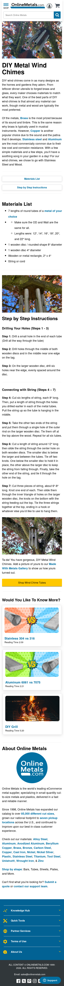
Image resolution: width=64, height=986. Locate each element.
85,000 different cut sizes (37, 814)
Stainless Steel (22, 856)
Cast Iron (19, 852)
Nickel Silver (45, 852)
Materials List (32, 178)
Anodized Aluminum (30, 843)
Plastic (6, 856)
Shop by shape (12, 869)
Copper (35, 131)
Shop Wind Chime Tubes (32, 582)
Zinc (41, 861)
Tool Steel (53, 856)
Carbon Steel (42, 848)
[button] (58, 7)
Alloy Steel (40, 839)
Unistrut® (8, 861)
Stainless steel (32, 139)
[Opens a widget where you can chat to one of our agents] (50, 980)
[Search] (57, 15)
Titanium (40, 856)
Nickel (31, 852)
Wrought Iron (25, 861)
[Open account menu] (49, 5)
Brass (24, 118)
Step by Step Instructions (32, 187)
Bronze (27, 848)
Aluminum (55, 139)
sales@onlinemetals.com (33, 974)
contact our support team (30, 886)
